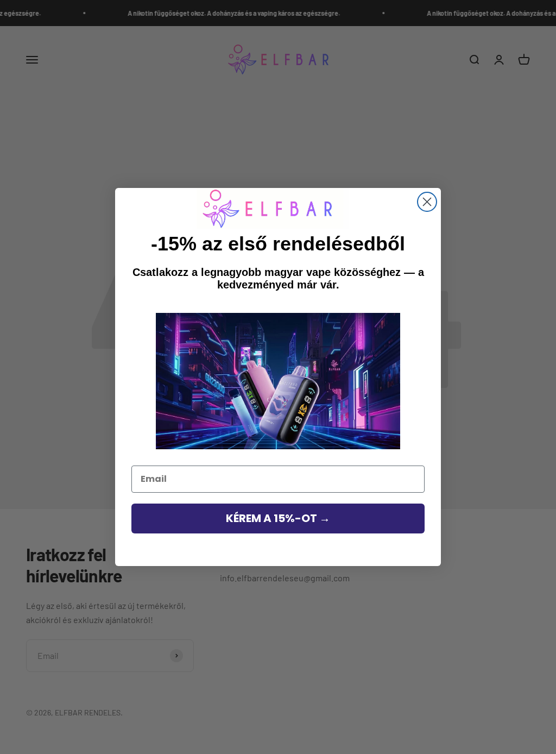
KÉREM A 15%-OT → (278, 518)
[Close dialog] (427, 201)
